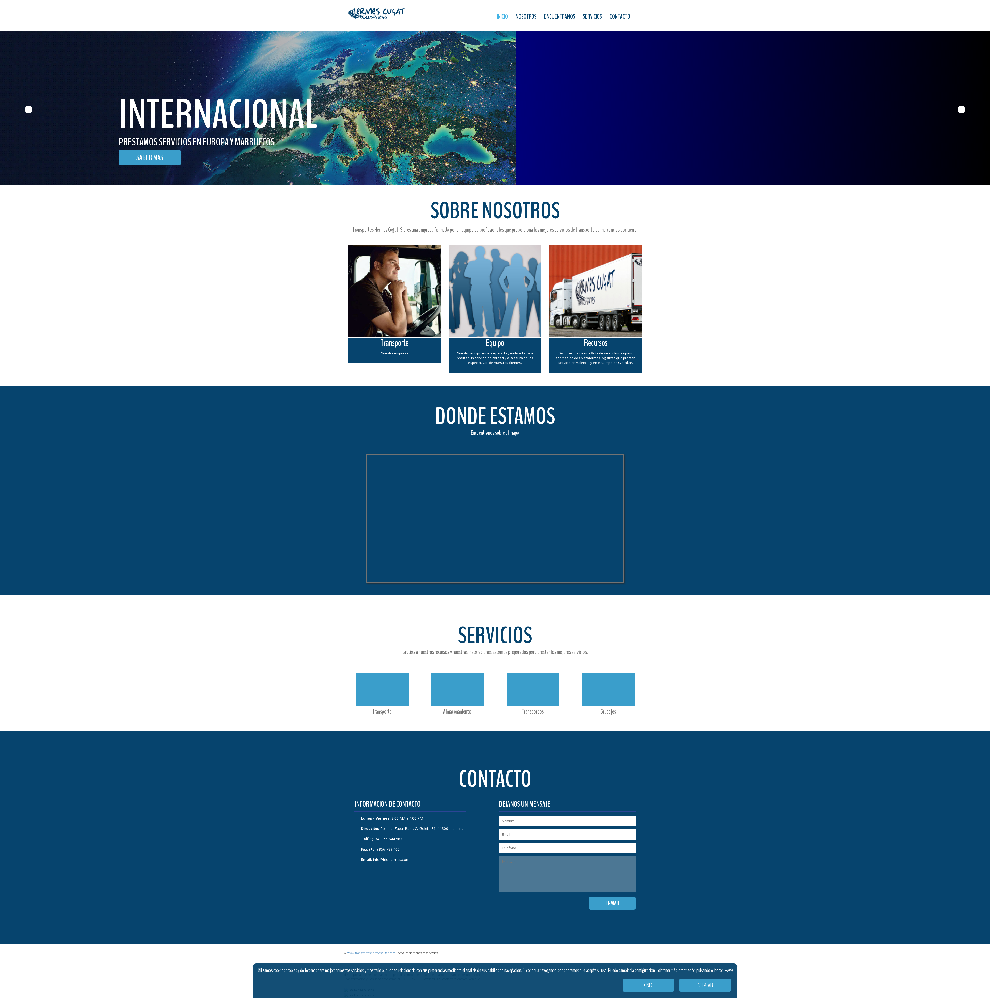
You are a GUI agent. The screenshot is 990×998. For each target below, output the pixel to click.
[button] (25, 92)
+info (648, 985)
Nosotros (526, 16)
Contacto (620, 16)
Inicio (502, 16)
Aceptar (705, 985)
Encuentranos (559, 16)
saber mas (149, 157)
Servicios (592, 16)
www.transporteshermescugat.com (371, 953)
